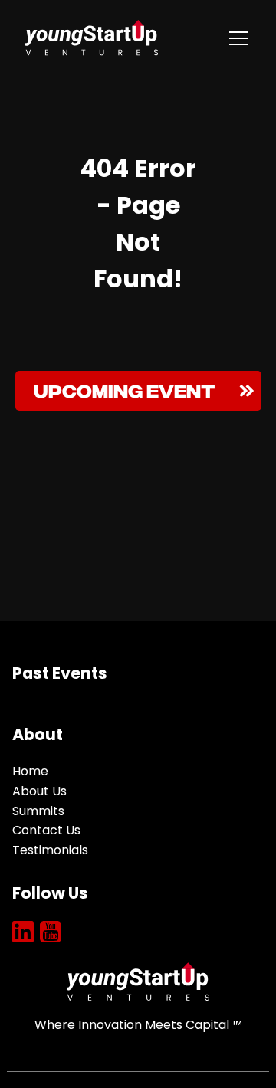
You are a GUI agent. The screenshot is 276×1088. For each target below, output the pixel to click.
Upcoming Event (124, 389)
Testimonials (50, 850)
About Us (39, 791)
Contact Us (46, 830)
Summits (38, 811)
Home (30, 771)
